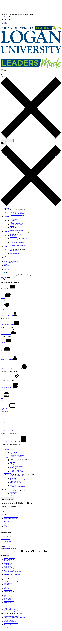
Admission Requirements (16, 228)
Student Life (13, 235)
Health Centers (7, 19)
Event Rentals (7, 20)
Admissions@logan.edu (10, 548)
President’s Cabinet (8, 563)
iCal (2, 509)
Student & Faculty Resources (11, 261)
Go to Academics (14, 211)
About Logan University (9, 558)
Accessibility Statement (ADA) (11, 616)
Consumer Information (9, 618)
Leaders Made (13, 243)
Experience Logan (14, 227)
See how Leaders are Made (16, 234)
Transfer (12, 226)
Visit (5, 257)
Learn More (4, 17)
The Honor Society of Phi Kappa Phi (18, 245)
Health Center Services (9, 592)
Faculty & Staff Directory (10, 591)
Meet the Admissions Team (16, 230)
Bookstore (6, 584)
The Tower (12, 252)
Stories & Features (14, 250)
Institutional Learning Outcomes (11, 562)
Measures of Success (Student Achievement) (20, 238)
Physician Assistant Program (17, 215)
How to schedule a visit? (9, 608)
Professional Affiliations (15, 241)
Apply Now (12, 220)
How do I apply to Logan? (10, 609)
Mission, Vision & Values (10, 559)
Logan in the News (14, 253)
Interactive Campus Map (9, 594)
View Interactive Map (6, 541)
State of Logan (7, 566)
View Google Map (5, 539)
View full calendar (5, 514)
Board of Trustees (8, 564)
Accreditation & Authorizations (17, 242)
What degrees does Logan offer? (11, 611)
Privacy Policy (7, 625)
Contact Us (6, 587)
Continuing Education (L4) (10, 262)
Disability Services (8, 620)
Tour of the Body (8, 599)
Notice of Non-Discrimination (11, 623)
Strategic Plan (7, 560)
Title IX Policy (7, 624)
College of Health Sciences (17, 213)
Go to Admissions (14, 219)
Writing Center (7, 602)
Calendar (6, 22)
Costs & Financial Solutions (16, 224)
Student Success (13, 237)
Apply (5, 258)
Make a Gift (6, 265)
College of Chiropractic (16, 212)
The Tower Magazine (9, 601)
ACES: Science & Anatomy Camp (12, 581)
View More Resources (6, 447)
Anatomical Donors (8, 583)
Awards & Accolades (15, 239)
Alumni (5, 264)
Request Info (13, 222)
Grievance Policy (8, 575)
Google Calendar (5, 511)
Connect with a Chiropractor (16, 223)
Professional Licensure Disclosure (12, 574)
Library (5, 595)
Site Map (6, 627)
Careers (5, 585)
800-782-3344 (6, 546)
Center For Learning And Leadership (12, 571)
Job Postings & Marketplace (10, 621)
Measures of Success (9, 570)
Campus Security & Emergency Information (14, 617)
